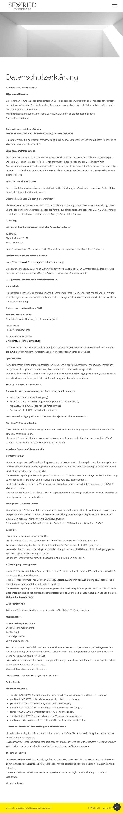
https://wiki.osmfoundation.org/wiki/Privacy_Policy (32, 675)
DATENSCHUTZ (109, 807)
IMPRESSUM (94, 807)
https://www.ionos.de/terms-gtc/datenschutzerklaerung (34, 262)
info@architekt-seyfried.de (26, 340)
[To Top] (117, 807)
